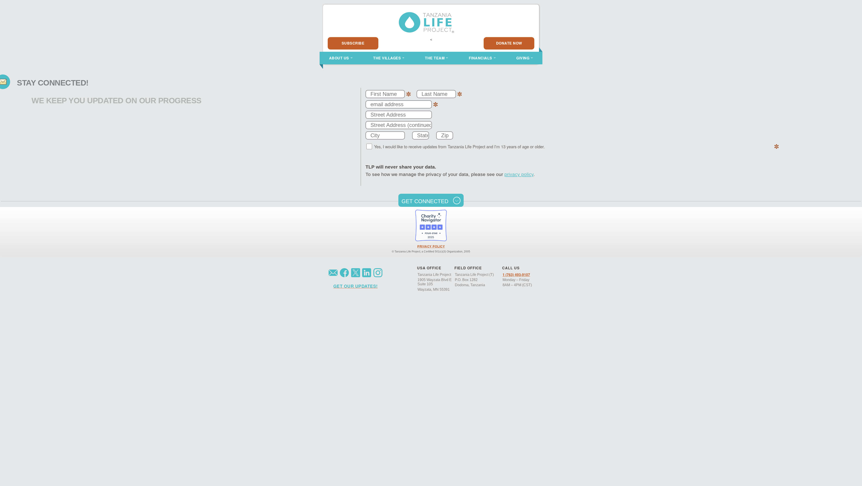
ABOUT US (339, 58)
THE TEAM (435, 58)
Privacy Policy (431, 246)
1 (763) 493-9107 (516, 274)
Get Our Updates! (355, 286)
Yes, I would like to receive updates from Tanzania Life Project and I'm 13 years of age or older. (459, 146)
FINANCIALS (480, 58)
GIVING (522, 58)
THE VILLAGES (387, 58)
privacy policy (518, 174)
